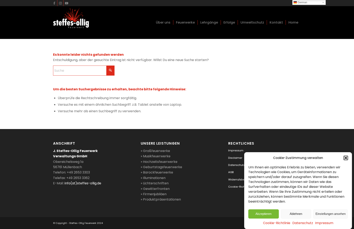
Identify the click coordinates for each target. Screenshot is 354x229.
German (302, 2)
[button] (346, 158)
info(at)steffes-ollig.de (83, 183)
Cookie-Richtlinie (276, 223)
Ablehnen (296, 213)
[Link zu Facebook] (54, 3)
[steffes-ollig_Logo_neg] (71, 22)
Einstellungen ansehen (330, 213)
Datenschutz (302, 223)
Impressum (324, 223)
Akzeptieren (263, 213)
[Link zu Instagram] (60, 3)
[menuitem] (163, 22)
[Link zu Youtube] (67, 3)
